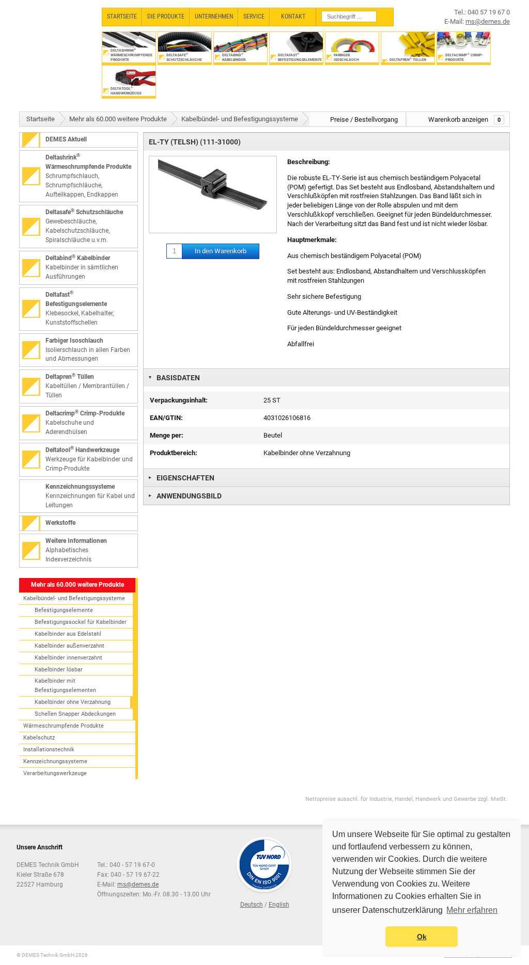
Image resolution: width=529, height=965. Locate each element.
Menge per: (166, 435)
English (279, 904)
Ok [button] (422, 936)
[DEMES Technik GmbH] (55, 35)
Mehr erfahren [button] (471, 910)
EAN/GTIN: (166, 418)
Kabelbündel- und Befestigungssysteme (239, 119)
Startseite (40, 119)
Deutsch (251, 904)
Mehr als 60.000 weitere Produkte (118, 119)
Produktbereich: (173, 453)
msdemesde (138, 884)
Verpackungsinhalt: (179, 400)
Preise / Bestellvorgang (364, 119)
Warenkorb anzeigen (464, 119)
